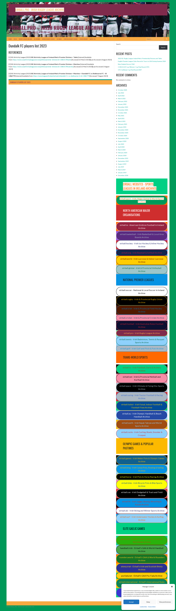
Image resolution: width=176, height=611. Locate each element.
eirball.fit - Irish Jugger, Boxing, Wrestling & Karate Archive (142, 503)
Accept (131, 602)
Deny (148, 602)
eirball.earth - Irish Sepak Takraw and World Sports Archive (142, 424)
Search (118, 44)
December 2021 (123, 107)
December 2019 (123, 158)
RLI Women (37, 39)
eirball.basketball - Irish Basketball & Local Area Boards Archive (142, 235)
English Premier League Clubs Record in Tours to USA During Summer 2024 (142, 61)
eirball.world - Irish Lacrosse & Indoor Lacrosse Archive (141, 260)
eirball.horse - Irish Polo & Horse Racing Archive (142, 477)
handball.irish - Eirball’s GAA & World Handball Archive (141, 549)
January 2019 (122, 172)
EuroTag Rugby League (71, 39)
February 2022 (122, 101)
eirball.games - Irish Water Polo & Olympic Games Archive (141, 460)
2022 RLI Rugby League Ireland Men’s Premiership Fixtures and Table (140, 58)
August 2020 (122, 141)
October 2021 (122, 113)
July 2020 (121, 144)
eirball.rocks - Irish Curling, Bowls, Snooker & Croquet (141, 433)
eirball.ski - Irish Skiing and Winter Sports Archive (141, 510)
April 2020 (121, 147)
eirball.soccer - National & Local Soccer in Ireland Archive (141, 291)
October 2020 (122, 135)
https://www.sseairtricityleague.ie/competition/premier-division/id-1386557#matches (43, 67)
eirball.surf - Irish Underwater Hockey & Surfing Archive (141, 518)
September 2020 (123, 138)
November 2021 (123, 110)
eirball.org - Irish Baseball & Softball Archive (142, 252)
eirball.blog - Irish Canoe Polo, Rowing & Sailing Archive (142, 469)
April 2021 (121, 118)
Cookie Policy (143, 606)
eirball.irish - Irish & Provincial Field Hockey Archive (142, 310)
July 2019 (121, 167)
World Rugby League (48, 39)
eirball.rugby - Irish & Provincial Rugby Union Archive (141, 301)
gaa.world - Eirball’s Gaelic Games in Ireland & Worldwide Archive (142, 540)
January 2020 (122, 155)
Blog (15, 39)
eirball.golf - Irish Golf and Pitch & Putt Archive (141, 348)
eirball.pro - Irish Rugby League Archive (142, 333)
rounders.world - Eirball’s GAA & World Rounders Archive (141, 559)
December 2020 (123, 130)
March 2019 (121, 170)
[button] (172, 587)
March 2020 (121, 150)
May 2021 (121, 115)
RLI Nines (59, 39)
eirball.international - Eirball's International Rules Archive (141, 583)
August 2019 (122, 164)
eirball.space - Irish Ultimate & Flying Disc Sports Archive (141, 387)
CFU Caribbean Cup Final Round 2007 (130, 70)
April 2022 (121, 96)
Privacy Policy (152, 606)
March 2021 (121, 121)
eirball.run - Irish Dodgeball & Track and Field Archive (142, 493)
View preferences (165, 602)
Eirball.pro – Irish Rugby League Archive (56, 27)
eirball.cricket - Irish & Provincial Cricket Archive (141, 318)
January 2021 (122, 127)
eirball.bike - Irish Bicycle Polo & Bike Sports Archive (142, 484)
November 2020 (123, 133)
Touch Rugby (84, 39)
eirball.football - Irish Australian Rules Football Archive (141, 325)
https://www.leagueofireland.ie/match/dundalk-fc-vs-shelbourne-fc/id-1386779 (61, 76)
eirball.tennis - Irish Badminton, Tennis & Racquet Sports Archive (141, 341)
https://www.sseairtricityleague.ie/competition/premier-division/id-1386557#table (42, 60)
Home (10, 39)
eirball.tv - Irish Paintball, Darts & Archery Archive (142, 369)
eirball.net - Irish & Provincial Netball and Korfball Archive (142, 378)
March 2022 (121, 98)
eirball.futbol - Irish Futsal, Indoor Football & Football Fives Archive (141, 406)
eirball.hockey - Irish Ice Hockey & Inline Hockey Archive (142, 245)
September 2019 (123, 161)
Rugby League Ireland (25, 39)
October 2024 (122, 90)
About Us (92, 39)
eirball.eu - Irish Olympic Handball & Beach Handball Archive (141, 415)
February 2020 (122, 152)
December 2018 (123, 175)
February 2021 (122, 124)
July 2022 (121, 93)
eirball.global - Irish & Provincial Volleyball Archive (141, 269)
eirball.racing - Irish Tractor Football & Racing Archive (142, 396)
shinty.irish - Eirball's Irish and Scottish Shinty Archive (142, 568)
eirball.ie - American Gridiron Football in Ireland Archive (142, 226)
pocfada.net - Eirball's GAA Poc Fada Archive (141, 575)
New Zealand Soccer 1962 (126, 64)
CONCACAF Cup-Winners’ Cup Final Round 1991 (133, 67)
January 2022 (122, 104)
